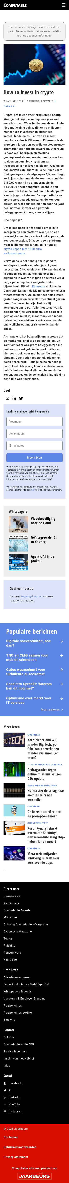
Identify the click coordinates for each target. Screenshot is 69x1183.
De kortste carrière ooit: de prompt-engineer (44, 813)
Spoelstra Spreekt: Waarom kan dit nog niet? (29, 686)
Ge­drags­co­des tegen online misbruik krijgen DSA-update (44, 774)
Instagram (15, 1111)
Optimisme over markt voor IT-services (28, 700)
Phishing (9, 945)
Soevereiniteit (37, 823)
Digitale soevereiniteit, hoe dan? (28, 643)
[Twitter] (21, 398)
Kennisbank (11, 903)
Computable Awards (17, 910)
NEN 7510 (10, 959)
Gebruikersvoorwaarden (20, 1147)
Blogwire (9, 1019)
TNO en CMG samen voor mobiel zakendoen (27, 657)
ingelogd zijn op (31, 596)
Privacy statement (16, 1157)
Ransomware (12, 952)
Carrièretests (12, 896)
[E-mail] (7, 398)
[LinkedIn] (14, 398)
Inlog (7, 1065)
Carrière (33, 806)
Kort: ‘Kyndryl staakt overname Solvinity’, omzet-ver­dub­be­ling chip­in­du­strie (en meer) (46, 835)
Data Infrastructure (42, 785)
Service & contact (15, 1051)
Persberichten (13, 1005)
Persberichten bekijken (18, 1012)
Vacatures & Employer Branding (25, 998)
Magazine (10, 917)
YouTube (15, 1104)
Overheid (33, 734)
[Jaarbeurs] (34, 1174)
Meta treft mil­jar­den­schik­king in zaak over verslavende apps (43, 858)
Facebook (15, 1083)
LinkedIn (14, 1097)
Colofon (9, 1037)
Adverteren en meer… (17, 977)
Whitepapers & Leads (18, 991)
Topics (8, 938)
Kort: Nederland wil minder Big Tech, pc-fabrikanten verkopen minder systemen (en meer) (43, 749)
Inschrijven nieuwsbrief (19, 1058)
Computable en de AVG (19, 1044)
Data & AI (9, 106)
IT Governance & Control (45, 764)
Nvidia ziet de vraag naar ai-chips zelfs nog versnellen (45, 795)
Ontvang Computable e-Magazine (26, 924)
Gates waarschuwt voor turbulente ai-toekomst (25, 671)
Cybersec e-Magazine (18, 931)
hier (33, 490)
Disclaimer (11, 1137)
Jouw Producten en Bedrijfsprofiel (26, 984)
